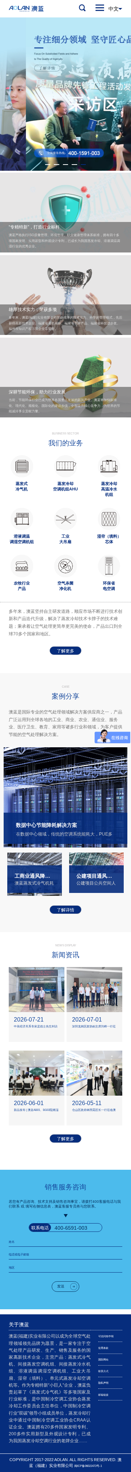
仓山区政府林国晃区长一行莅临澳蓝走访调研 (94, 1111)
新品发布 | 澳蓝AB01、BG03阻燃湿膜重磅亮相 (36, 1111)
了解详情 (65, 910)
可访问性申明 (106, 1336)
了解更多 (65, 651)
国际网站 (103, 1359)
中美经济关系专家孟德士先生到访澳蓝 (35, 1027)
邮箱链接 (103, 1394)
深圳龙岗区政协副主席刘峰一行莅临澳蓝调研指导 (94, 1027)
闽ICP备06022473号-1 (88, 1466)
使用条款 (103, 1348)
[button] (47, 164)
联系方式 (103, 1371)
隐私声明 (103, 1382)
